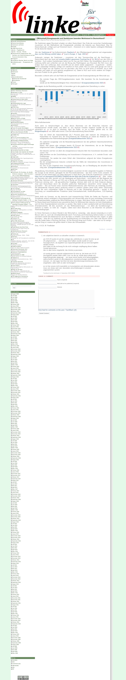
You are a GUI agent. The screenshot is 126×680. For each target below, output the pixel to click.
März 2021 (15, 406)
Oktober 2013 (15, 560)
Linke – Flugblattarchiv (18, 50)
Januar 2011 (15, 617)
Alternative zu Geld (17, 92)
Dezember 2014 (16, 535)
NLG (96, 59)
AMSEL (14, 96)
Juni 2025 (14, 318)
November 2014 (16, 537)
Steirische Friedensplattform (19, 252)
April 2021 (14, 404)
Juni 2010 (14, 627)
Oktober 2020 (15, 415)
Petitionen (110, 35)
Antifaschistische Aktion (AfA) (20, 99)
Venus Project (15, 265)
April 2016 (14, 508)
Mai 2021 (14, 402)
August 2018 (15, 459)
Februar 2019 (15, 449)
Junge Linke (15, 157)
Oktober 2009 (15, 641)
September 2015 (16, 520)
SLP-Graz (14, 236)
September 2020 (16, 416)
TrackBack (71, 310)
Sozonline (14, 243)
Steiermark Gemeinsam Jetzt (19, 249)
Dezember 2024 (16, 328)
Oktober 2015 (15, 518)
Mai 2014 (14, 547)
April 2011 (14, 611)
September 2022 (16, 375)
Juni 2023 (14, 359)
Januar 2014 (15, 554)
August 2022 (15, 377)
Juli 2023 (14, 358)
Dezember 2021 (16, 390)
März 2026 (15, 302)
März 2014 (15, 551)
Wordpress (103, 316)
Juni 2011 (14, 608)
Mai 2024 (14, 340)
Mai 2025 (14, 320)
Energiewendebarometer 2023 (92, 83)
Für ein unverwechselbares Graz (20, 137)
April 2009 (14, 651)
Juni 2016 (14, 504)
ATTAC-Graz (15, 107)
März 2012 (15, 592)
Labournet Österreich (17, 180)
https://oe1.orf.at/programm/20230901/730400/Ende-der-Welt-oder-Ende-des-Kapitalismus (67, 176)
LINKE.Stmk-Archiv (17, 48)
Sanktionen (46, 52)
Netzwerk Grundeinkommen (19, 194)
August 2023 (15, 356)
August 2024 (15, 335)
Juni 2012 (14, 587)
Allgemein (14, 70)
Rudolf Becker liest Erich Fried (20, 227)
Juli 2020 (14, 420)
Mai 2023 (14, 361)
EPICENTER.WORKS (18, 122)
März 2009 (15, 653)
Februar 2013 (15, 573)
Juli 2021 (14, 399)
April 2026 (14, 301)
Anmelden (14, 660)
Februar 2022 (15, 387)
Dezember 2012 (16, 577)
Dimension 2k (112, 316)
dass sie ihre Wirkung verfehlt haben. (48, 54)
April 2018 (14, 466)
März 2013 (15, 572)
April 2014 (14, 549)
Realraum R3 (15, 218)
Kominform (15, 166)
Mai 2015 (14, 527)
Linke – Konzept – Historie (19, 51)
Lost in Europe (16, 188)
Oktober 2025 (15, 311)
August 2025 (15, 314)
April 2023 (14, 363)
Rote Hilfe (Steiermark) (18, 221)
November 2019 (16, 433)
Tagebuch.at (15, 257)
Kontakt (14, 46)
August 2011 (15, 604)
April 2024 (14, 342)
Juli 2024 (14, 337)
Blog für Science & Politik (18, 118)
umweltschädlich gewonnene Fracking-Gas (74, 59)
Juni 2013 (14, 566)
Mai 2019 (14, 444)
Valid (15, 665)
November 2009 (16, 639)
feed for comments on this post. (51, 310)
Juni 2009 (14, 648)
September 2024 (16, 333)
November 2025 (16, 309)
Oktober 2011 (15, 601)
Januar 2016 (15, 513)
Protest (14, 82)
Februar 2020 (15, 428)
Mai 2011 (14, 610)
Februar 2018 (15, 470)
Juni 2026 (14, 297)
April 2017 (14, 487)
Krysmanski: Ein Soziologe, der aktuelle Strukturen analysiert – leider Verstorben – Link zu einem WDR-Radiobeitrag (23, 174)
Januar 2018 (15, 471)
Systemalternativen (18, 77)
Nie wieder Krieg (16, 208)
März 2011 (15, 613)
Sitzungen (14, 84)
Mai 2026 (14, 299)
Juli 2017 (14, 482)
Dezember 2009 (16, 637)
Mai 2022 (14, 382)
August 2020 (15, 418)
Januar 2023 (15, 368)
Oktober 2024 (15, 332)
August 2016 (15, 501)
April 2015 (14, 528)
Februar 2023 (15, 366)
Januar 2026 (15, 306)
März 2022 (15, 385)
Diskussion (15, 71)
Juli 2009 (14, 646)
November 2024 (16, 330)
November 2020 (16, 413)
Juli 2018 (14, 461)
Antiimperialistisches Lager (19, 103)
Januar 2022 (15, 389)
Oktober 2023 (15, 352)
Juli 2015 (14, 523)
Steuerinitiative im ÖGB (18, 254)
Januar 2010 (15, 636)
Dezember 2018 (16, 452)
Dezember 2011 (16, 598)
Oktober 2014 (15, 539)
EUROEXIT (15, 125)
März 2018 (15, 468)
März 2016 (15, 509)
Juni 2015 (14, 525)
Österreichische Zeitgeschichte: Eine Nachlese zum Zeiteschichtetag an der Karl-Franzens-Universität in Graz (23, 55)
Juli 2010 (14, 625)
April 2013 (14, 570)
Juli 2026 (14, 295)
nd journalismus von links (18, 191)
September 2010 (16, 623)
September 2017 (16, 478)
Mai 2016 (14, 506)
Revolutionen (16, 80)
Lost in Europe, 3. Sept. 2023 (75, 54)
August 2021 (15, 397)
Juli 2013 (14, 565)
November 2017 (16, 475)
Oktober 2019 (15, 435)
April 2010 (14, 630)
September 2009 (16, 642)
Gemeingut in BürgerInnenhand (20, 140)
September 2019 (16, 437)
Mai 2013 (14, 568)
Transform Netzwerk (17, 261)
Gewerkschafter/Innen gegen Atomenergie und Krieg (23, 145)
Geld (14, 73)
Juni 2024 (14, 339)
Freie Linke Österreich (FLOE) (20, 132)
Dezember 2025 (16, 307)
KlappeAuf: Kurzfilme (17, 160)
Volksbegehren (98, 35)
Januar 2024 (15, 347)
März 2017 (15, 489)
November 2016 (16, 496)
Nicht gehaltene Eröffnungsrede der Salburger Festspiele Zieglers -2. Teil (21, 199)
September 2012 (16, 582)
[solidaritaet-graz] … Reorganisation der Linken (22, 63)
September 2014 (16, 541)
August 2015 (15, 522)
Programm (15, 58)
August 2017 (15, 480)
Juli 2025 (14, 316)
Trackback (102, 229)
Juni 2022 (14, 380)
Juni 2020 (14, 421)
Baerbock (70, 52)
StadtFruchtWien (16, 246)
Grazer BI (86, 35)
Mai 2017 (14, 485)
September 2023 (16, 354)
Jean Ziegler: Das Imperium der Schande (22, 151)
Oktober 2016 (15, 497)
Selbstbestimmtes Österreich (19, 231)
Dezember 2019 (16, 432)
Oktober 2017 (15, 477)
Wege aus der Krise (17, 269)
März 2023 (15, 364)
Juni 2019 (14, 442)
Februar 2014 (15, 553)
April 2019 (14, 446)
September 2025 (16, 313)
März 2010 (15, 632)
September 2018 (16, 458)
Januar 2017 (15, 492)
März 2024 (15, 344)
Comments (16, 663)
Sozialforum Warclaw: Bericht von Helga (22, 60)
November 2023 (16, 351)
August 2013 (15, 563)
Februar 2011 (15, 615)
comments (109, 229)
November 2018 (16, 454)
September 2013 (16, 561)
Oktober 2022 (15, 373)
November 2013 (16, 558)
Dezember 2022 (16, 370)
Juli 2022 (14, 378)
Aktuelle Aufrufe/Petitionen (19, 41)
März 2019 (15, 447)
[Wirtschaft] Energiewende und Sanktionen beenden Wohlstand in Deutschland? (71, 38)
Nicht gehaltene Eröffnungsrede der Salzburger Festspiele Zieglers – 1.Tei (22, 203)
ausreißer (14, 113)
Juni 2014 (14, 546)
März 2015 (15, 530)
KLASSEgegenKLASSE (18, 163)
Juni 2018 (14, 463)
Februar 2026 (15, 304)
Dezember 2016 (16, 494)
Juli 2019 (14, 440)
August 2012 (15, 584)
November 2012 (16, 579)
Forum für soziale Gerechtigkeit (20, 128)
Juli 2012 (14, 585)
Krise (14, 75)
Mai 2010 (14, 629)
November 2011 (16, 599)
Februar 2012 (15, 594)
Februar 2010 (15, 634)
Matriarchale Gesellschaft (19, 78)
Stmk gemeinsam (72, 35)
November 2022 (16, 371)
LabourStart (15, 184)
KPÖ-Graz (14, 169)
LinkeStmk (48, 35)
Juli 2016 (14, 503)
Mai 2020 (14, 423)
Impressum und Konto (18, 45)
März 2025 (15, 323)
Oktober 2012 (15, 580)
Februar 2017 (15, 490)
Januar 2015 (15, 534)
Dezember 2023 (16, 349)
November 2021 (16, 392)
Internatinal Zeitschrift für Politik (20, 150)
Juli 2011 (14, 606)
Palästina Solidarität (17, 212)
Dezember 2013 (16, 556)
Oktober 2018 (15, 456)
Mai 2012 (14, 589)
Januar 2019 (15, 451)
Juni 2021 (14, 401)
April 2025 (14, 321)
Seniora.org (15, 234)
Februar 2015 (15, 532)
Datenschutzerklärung (18, 43)
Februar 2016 (15, 511)
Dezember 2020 (16, 411)
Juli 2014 (14, 544)
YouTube (59, 35)
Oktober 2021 (15, 394)
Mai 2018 (14, 465)
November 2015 (16, 516)
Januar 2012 (15, 596)
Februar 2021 (15, 408)
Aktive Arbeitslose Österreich (19, 90)
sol (13, 239)
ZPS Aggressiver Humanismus (20, 276)
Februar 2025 (15, 325)
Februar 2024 (15, 345)
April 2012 (14, 591)
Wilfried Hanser (16, 273)
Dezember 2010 (16, 618)
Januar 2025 (15, 326)
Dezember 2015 (16, 515)
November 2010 (16, 620)
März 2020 (15, 427)
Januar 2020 (15, 430)
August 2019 (15, 439)
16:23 (73, 273)
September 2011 (16, 603)
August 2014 (15, 542)
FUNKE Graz (15, 134)
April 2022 (14, 383)
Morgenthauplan (40, 131)
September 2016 (16, 499)
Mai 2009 (14, 649)
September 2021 (16, 396)
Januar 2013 (15, 575)
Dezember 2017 (16, 473)
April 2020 (14, 425)
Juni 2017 (14, 484)
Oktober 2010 (15, 622)
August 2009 (15, 644)
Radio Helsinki (16, 215)
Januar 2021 (15, 409)
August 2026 (15, 294)
